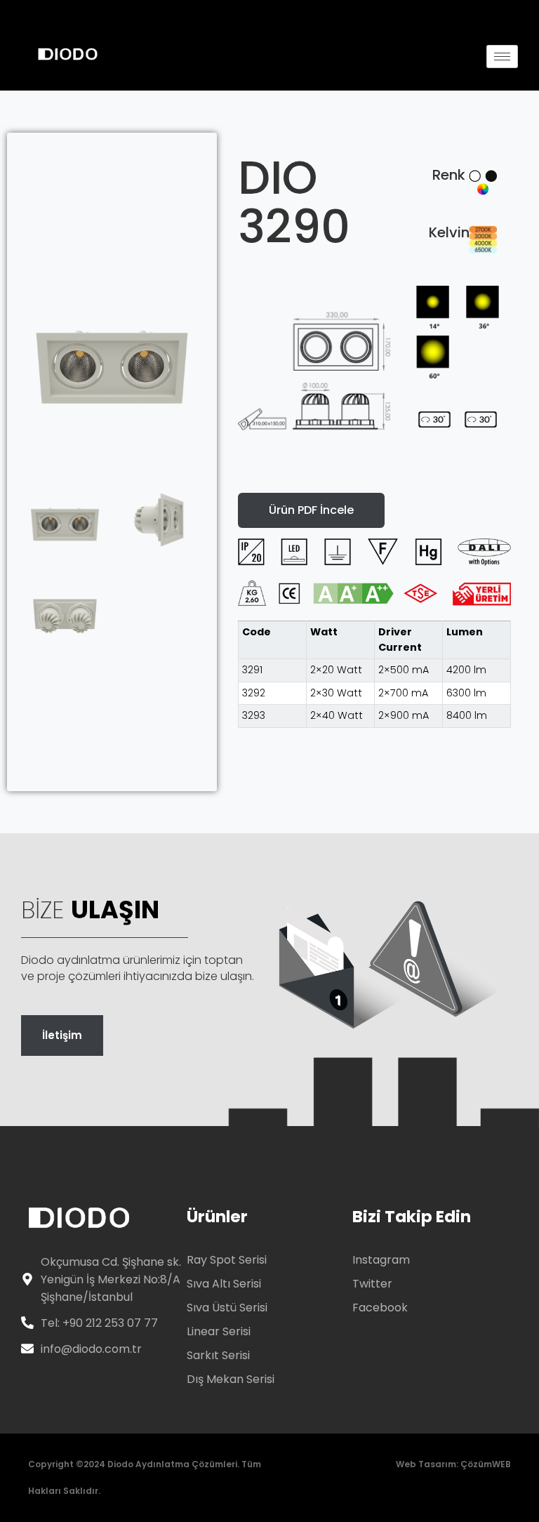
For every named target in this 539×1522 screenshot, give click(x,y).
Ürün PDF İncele (311, 510)
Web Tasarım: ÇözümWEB (453, 1464)
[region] (374, 674)
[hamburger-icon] (502, 56)
